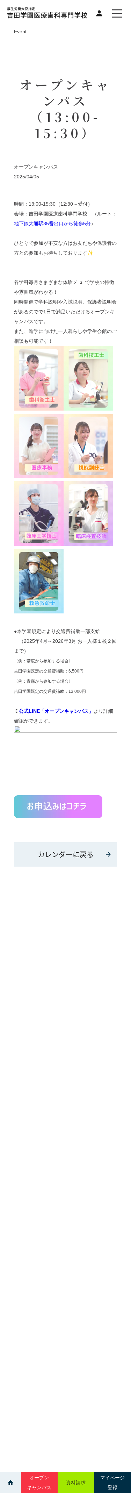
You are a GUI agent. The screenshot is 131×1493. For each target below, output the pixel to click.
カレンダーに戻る (66, 854)
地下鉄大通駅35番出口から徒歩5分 (52, 223)
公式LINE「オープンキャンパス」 (56, 711)
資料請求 (76, 1482)
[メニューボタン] (117, 13)
